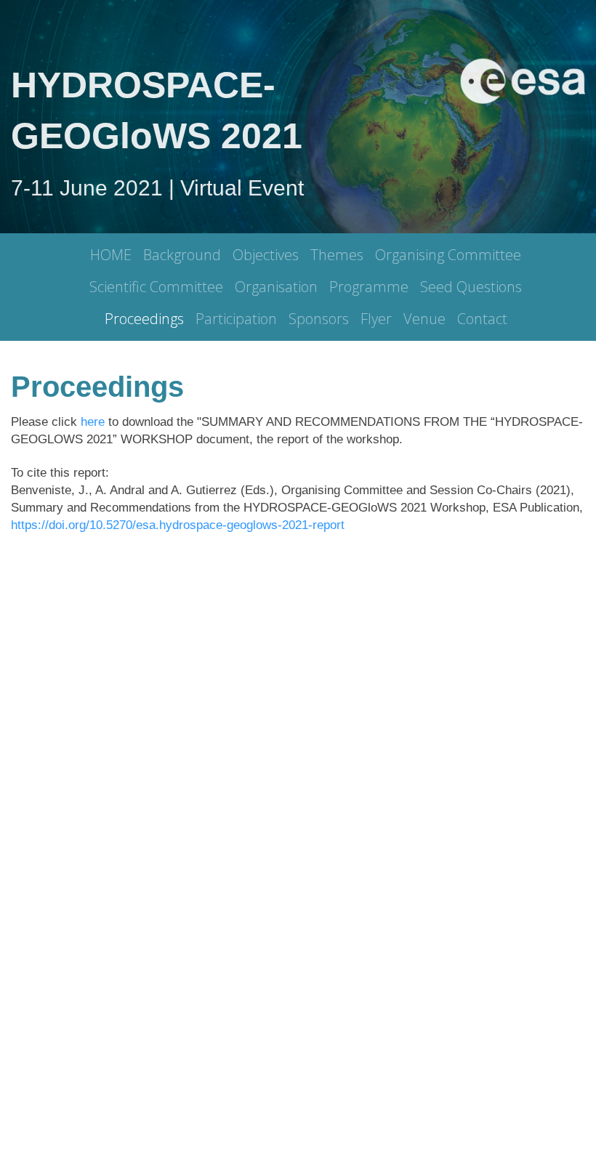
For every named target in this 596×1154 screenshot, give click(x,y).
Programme (368, 286)
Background (182, 255)
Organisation (276, 286)
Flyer (376, 318)
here (93, 422)
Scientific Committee (156, 286)
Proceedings (144, 318)
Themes (336, 255)
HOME (111, 255)
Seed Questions (471, 286)
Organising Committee (448, 255)
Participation (236, 318)
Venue (424, 318)
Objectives (266, 255)
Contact (482, 318)
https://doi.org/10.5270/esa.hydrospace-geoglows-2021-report (178, 525)
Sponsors (319, 318)
